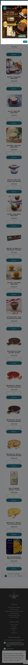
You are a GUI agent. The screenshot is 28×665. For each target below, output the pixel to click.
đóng (25, 41)
